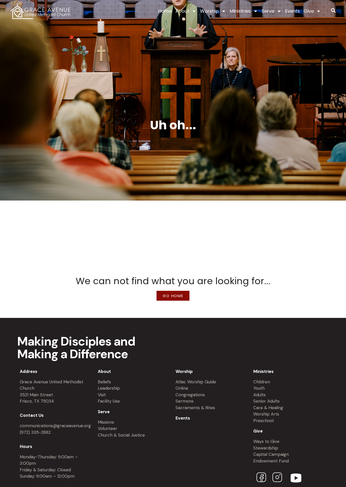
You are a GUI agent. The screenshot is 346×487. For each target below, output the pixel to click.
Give (309, 11)
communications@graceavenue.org (55, 425)
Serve (268, 11)
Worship (209, 11)
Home (165, 11)
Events (292, 11)
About (182, 11)
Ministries (240, 11)
